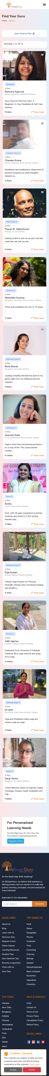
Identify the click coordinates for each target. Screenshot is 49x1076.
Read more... (35, 1064)
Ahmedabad (7, 1024)
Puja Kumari (11, 572)
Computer (31, 941)
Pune (4, 1033)
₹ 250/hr (8, 181)
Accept (13, 1069)
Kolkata (5, 1016)
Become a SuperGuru (11, 963)
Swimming (31, 950)
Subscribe (39, 904)
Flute (29, 945)
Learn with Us (8, 932)
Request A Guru (15, 841)
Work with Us (8, 967)
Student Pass (8, 954)
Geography (31, 932)
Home (4, 20)
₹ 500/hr (8, 112)
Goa (4, 1037)
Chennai (5, 1020)
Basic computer (33, 971)
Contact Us (31, 1007)
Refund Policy (33, 1024)
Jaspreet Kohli (12, 435)
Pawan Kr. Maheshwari (17, 229)
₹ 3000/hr (9, 661)
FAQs (29, 1003)
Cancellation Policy (35, 1020)
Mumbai (5, 1003)
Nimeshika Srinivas (15, 297)
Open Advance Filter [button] (23, 33)
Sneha (8, 503)
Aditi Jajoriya (11, 641)
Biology (30, 958)
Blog (4, 928)
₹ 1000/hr (9, 455)
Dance (29, 928)
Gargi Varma (11, 778)
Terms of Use (32, 1011)
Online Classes (8, 945)
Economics (31, 975)
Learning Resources (10, 950)
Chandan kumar (13, 160)
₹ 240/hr (8, 318)
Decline (31, 1069)
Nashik (5, 1042)
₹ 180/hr (8, 524)
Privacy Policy (33, 1016)
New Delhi (6, 1007)
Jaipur (4, 1046)
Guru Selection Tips (10, 958)
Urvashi (9, 709)
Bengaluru (6, 1011)
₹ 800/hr (8, 387)
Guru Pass (6, 971)
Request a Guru (9, 941)
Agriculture (31, 980)
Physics (30, 937)
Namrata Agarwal (14, 91)
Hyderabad (7, 1029)
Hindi (29, 924)
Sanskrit (30, 963)
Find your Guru (8, 937)
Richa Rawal (11, 366)
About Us (6, 924)
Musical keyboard (34, 967)
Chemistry (31, 984)
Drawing (30, 954)
